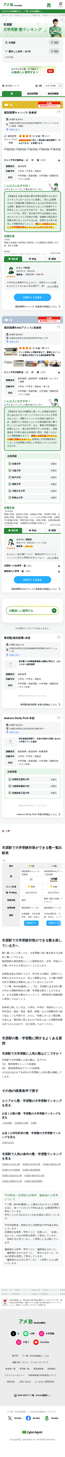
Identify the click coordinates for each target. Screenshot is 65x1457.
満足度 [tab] (15, 258)
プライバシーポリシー (14, 1375)
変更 (56, 42)
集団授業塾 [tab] (53, 93)
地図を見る (14, 129)
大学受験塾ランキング (19, 1294)
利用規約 (52, 1368)
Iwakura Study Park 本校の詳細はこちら (37, 814)
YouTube (44, 1342)
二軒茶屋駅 (7, 1122)
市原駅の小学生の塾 (11, 1164)
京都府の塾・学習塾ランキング (44, 15)
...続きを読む (55, 252)
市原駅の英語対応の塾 (12, 1175)
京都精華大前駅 (21, 1122)
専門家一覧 (25, 1368)
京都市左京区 (8, 1142)
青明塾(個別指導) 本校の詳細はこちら (38, 704)
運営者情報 (39, 1368)
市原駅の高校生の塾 (52, 1164)
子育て (26, 1342)
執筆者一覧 (11, 1368)
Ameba (17, 1418)
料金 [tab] (34, 258)
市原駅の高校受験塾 (31, 1169)
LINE (32, 1333)
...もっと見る (52, 286)
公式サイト (31, 922)
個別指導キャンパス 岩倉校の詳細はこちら (36, 306)
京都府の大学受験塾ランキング (44, 1294)
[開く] (59, 160)
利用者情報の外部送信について (42, 1375)
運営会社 (11, 1381)
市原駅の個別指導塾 (33, 1181)
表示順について (12, 85)
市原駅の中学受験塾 (11, 1169)
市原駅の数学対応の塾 (34, 1175)
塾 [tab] (12, 93)
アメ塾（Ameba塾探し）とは (35, 1355)
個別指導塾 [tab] (32, 93)
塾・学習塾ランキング (19, 15)
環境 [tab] (54, 258)
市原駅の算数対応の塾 (12, 1181)
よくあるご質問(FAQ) (44, 1381)
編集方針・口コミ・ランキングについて (30, 1362)
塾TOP (5, 15)
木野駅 (34, 1122)
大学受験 (50, 1333)
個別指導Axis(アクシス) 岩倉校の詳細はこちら (34, 588)
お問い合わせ (25, 1381)
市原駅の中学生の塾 (31, 1164)
